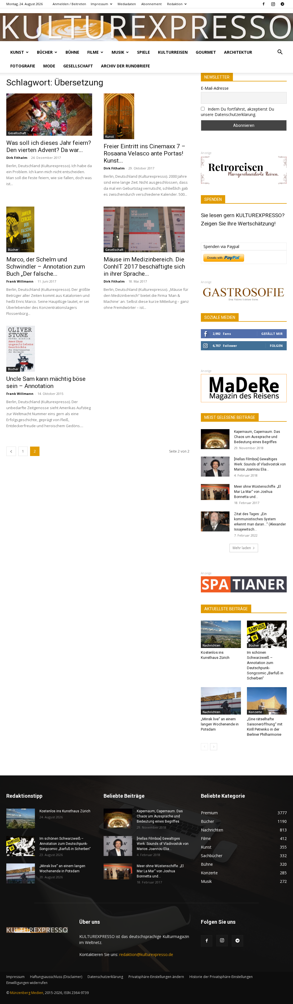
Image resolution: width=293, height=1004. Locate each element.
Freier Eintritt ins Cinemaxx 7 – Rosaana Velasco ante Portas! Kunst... (144, 153)
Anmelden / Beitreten (69, 4)
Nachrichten (211, 645)
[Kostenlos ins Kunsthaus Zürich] (221, 634)
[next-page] (213, 746)
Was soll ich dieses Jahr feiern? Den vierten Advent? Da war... (48, 146)
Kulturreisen (173, 52)
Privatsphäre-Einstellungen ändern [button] (156, 976)
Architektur (238, 52)
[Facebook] (263, 4)
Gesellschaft (78, 66)
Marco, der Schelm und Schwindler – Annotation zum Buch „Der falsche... (45, 266)
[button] (280, 52)
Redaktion (175, 4)
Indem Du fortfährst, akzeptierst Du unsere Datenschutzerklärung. (237, 111)
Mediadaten (127, 4)
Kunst (17, 52)
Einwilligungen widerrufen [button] (26, 982)
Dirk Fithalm (16, 157)
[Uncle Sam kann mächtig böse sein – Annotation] (49, 348)
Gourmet (206, 52)
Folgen (276, 345)
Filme (93, 52)
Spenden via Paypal (221, 246)
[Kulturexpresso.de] (146, 27)
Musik (118, 52)
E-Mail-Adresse (215, 88)
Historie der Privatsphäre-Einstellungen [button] (221, 976)
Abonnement (151, 4)
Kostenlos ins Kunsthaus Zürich (64, 811)
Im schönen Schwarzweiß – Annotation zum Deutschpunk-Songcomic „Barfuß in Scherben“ (65, 844)
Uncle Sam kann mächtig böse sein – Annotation (46, 382)
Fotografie (22, 66)
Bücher (45, 52)
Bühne (72, 52)
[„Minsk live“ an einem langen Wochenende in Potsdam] (221, 701)
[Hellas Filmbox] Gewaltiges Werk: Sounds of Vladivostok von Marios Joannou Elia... (260, 464)
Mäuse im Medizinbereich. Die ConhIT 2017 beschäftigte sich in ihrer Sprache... (144, 266)
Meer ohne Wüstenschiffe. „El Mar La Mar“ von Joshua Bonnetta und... (257, 492)
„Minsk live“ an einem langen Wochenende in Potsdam (220, 724)
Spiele (143, 52)
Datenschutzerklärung (105, 976)
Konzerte (255, 712)
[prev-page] (11, 451)
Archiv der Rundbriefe (125, 66)
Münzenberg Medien (26, 992)
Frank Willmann (19, 281)
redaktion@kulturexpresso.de (146, 954)
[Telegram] (282, 4)
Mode (49, 66)
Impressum (99, 4)
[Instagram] (273, 4)
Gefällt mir (272, 333)
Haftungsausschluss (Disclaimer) (56, 976)
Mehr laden (242, 547)
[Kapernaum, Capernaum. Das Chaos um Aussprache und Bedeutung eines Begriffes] (215, 439)
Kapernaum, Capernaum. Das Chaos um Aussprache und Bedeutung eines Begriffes (257, 437)
